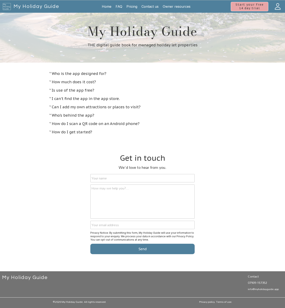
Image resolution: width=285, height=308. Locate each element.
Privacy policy (207, 301)
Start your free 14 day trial (250, 6)
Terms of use (223, 301)
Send (143, 249)
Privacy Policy (185, 236)
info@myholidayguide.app (263, 289)
